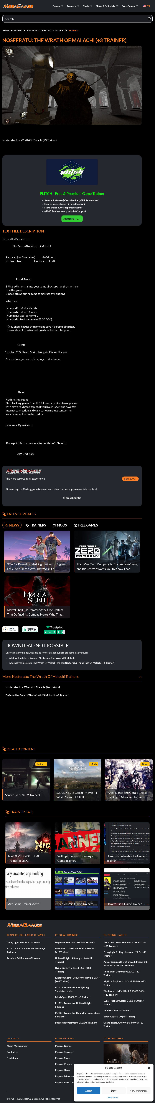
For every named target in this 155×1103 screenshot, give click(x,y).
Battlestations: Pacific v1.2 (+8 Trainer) (76, 1022)
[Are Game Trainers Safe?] (28, 888)
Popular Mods (62, 1058)
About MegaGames (17, 1045)
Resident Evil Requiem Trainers (23, 958)
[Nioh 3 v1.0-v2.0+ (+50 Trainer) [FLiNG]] (28, 842)
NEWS (14, 525)
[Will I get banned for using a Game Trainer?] (77, 842)
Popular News (62, 1070)
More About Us (72, 497)
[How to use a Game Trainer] (127, 888)
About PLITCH (72, 218)
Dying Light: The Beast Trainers (23, 942)
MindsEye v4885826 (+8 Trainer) (72, 997)
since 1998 (129, 478)
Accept (88, 1090)
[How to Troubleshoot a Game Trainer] (127, 842)
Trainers (73, 30)
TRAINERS (38, 525)
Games (18, 30)
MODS (62, 525)
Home (5, 30)
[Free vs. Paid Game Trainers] (77, 888)
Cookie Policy (112, 1097)
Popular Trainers (64, 1051)
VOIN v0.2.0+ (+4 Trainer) (117, 1010)
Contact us (12, 1051)
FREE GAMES (88, 525)
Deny (113, 1090)
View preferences (138, 1090)
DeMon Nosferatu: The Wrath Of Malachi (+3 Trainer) (37, 695)
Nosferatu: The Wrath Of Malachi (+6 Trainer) (89, 662)
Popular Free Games (66, 1082)
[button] (148, 1067)
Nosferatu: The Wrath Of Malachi (45, 30)
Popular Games (63, 1045)
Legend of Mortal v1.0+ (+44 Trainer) (75, 942)
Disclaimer (12, 1058)
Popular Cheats (63, 1064)
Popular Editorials (64, 1076)
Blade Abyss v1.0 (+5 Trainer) (119, 1016)
